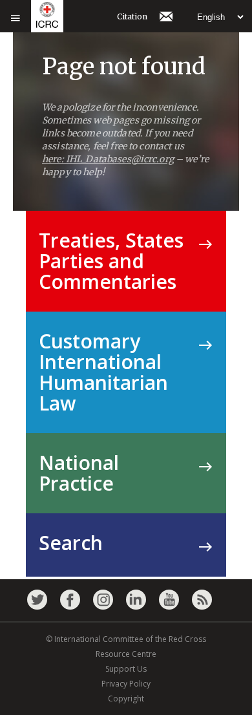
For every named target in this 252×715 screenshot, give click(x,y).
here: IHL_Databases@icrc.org (108, 159)
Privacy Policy (126, 683)
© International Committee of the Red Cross (126, 639)
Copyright (126, 698)
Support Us (126, 668)
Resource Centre (126, 653)
